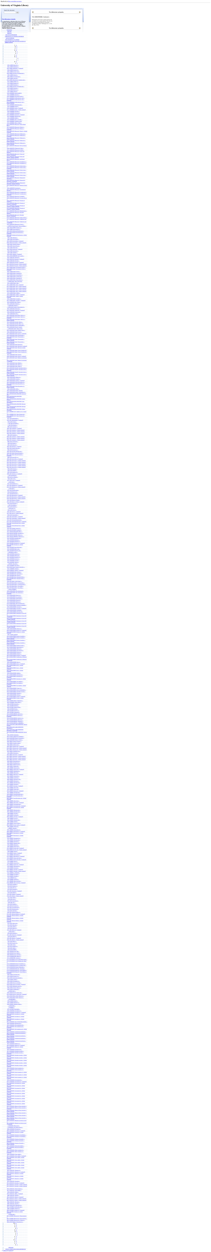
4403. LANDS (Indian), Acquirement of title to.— (16, 267)
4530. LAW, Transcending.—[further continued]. (16, 518)
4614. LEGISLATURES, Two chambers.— (15, 681)
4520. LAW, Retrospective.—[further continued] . (16, 498)
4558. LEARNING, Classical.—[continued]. (15, 570)
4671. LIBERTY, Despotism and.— (14, 782)
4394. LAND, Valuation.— (12, 252)
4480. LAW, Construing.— (12, 426)
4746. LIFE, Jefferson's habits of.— (14, 912)
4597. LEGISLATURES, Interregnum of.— (15, 647)
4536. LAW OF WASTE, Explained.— (14, 529)
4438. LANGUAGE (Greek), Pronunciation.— (16, 335)
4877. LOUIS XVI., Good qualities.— (14, 1190)
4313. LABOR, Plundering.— (13, 84)
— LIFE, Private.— (11, 931)
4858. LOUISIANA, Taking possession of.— (15, 1150)
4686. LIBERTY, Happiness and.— (13, 810)
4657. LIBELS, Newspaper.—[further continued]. (16, 759)
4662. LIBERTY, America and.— (13, 767)
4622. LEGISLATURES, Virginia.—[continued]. (16, 696)
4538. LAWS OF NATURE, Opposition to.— (15, 533)
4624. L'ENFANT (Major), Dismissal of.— (15, 700)
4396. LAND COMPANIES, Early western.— (15, 255)
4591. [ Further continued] (12, 634)
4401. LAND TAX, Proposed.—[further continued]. (17, 264)
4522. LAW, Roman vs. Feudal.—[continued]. (15, 501)
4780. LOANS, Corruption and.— (13, 974)
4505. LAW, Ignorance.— (12, 468)
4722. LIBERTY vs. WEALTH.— (13, 872)
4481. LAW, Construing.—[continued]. (14, 428)
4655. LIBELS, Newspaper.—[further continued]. (16, 756)
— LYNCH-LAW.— (11, 1214)
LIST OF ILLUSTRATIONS (11, 34)
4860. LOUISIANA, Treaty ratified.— (14, 1154)
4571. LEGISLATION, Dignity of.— (14, 595)
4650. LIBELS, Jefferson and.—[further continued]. (17, 748)
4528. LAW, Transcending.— (13, 514)
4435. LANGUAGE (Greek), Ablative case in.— (16, 330)
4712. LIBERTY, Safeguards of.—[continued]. (16, 856)
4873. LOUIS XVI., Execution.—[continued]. (15, 1182)
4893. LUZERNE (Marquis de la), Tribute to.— (16, 1220)
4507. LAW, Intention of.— (12, 472)
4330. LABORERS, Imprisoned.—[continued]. (16, 114)
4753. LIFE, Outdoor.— (12, 926)
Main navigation (18, 1)
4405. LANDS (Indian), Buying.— (13, 271)
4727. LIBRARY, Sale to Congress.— (14, 881)
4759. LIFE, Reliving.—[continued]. (14, 938)
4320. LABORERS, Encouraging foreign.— (15, 96)
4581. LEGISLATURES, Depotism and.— (15, 611)
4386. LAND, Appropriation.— (13, 239)
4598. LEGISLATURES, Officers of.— (14, 648)
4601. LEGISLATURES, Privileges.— (14, 653)
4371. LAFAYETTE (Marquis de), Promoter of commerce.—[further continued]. (16, 206)
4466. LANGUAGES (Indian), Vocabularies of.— (16, 392)
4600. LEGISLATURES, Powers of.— (14, 652)
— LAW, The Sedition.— (12, 505)
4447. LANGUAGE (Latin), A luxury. (14, 354)
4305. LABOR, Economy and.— (13, 71)
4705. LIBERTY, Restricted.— (13, 844)
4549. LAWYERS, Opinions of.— (13, 553)
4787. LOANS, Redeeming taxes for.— (14, 986)
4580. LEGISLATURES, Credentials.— (14, 610)
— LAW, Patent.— (11, 488)
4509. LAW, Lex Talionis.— (12, 477)
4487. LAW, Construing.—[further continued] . (16, 438)
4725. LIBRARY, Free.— (12, 877)
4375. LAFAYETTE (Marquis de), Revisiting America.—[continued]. (15, 215)
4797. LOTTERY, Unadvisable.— (13, 1009)
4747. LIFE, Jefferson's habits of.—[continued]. (16, 913)
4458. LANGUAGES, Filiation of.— (14, 377)
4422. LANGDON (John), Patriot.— (14, 302)
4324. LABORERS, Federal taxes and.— (14, 104)
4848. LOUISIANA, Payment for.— (14, 1129)
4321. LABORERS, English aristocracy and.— (16, 98)
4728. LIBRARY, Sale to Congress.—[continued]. (16, 882)
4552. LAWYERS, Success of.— (13, 558)
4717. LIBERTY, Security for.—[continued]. (15, 864)
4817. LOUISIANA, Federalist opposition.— (15, 1051)
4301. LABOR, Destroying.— (13, 65)
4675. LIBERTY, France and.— (13, 789)
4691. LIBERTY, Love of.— (12, 818)
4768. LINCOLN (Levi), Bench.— (13, 952)
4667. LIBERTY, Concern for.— (13, 776)
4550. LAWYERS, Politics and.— (13, 555)
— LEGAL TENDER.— (12, 589)
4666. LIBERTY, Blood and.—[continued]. (15, 774)
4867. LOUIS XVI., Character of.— (14, 1170)
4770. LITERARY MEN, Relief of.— (14, 956)
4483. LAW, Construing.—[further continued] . (16, 431)
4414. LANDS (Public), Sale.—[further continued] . (17, 288)
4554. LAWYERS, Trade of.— (13, 562)
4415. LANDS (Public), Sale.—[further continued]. (16, 289)
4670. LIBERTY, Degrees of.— (13, 780)
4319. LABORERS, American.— (13, 94)
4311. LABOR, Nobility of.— (13, 81)
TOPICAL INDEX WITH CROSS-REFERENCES (15, 1249)
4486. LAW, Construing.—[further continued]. (16, 436)
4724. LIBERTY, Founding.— (13, 876)
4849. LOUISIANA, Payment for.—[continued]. (16, 1130)
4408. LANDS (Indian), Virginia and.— (14, 276)
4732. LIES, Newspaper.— (12, 889)
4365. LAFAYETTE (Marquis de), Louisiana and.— (17, 192)
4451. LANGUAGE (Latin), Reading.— (14, 362)
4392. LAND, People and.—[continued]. (15, 249)
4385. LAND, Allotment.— (12, 237)
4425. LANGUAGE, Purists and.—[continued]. (16, 310)
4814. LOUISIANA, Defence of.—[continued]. (16, 1045)
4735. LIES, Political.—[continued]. (14, 894)
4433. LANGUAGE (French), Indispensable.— (16, 325)
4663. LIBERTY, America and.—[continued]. (15, 769)
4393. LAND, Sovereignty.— (13, 250)
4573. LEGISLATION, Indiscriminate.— (15, 598)
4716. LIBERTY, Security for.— (13, 862)
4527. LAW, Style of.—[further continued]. (15, 513)
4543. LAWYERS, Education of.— (13, 541)
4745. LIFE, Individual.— (12, 910)
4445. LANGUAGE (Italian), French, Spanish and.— (17, 350)
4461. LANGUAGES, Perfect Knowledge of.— (16, 382)
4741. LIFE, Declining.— (12, 904)
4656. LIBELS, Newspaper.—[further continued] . (16, 757)
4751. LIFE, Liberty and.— (12, 923)
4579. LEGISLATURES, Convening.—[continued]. (16, 608)
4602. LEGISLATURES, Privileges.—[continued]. (16, 655)
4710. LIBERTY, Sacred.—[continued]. (14, 853)
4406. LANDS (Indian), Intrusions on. (14, 273)
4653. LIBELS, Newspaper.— (13, 752)
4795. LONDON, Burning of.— (13, 1002)
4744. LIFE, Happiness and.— (13, 909)
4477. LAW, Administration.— (13, 418)
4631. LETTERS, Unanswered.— (13, 712)
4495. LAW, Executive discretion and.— (14, 451)
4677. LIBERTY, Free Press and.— (13, 792)
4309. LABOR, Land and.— (12, 78)
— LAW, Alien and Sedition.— (13, 423)
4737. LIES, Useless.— (12, 897)
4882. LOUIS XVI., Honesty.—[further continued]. (16, 1198)
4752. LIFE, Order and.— (12, 924)
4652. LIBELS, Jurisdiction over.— (14, 751)
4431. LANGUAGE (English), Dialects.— (15, 322)
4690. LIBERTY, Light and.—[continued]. (15, 816)
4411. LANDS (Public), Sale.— (13, 283)
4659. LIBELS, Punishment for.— (13, 762)
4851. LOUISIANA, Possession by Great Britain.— (16, 1134)
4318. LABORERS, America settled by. (14, 93)
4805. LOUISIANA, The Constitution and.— (15, 1025)
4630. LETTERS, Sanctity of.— (13, 710)
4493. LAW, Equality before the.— (13, 448)
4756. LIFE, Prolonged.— (12, 933)
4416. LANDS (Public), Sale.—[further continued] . (17, 291)
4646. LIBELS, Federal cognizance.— (14, 741)
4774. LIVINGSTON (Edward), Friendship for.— (16, 963)
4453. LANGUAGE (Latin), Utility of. (14, 366)
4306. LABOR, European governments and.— (16, 73)
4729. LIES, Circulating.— (12, 884)
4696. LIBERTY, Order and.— (13, 826)
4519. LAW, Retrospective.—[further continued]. (16, 496)
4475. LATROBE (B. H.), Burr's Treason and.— (16, 414)
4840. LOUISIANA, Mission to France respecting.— (17, 1106)
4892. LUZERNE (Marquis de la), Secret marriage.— (17, 1218)
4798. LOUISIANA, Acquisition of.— (14, 1010)
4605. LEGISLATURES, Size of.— (14, 662)
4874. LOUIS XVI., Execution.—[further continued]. (17, 1184)
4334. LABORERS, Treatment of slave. (14, 121)
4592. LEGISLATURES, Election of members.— (16, 636)
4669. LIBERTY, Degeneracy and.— (14, 779)
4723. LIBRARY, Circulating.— (13, 874)
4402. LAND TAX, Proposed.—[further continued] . (17, 265)
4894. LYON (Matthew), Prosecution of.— (15, 1221)
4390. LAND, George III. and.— (13, 245)
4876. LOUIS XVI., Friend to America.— (15, 1188)
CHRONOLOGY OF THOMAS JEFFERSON (14, 36)
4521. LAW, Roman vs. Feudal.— (13, 500)
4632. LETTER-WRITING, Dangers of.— (15, 713)
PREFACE (9, 33)
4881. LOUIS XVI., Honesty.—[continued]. (15, 1196)
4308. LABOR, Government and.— (14, 76)
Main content (11, 1)
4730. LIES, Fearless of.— (12, 885)
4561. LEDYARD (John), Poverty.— (14, 575)
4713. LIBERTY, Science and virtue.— (14, 857)
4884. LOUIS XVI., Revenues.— (13, 1201)
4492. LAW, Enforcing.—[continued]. (14, 446)
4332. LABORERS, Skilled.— (13, 117)
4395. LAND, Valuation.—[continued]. (14, 254)
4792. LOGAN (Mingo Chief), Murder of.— (15, 995)
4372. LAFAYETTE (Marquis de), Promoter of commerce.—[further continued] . (16, 209)
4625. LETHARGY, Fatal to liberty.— (14, 702)
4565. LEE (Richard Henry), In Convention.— (16, 582)
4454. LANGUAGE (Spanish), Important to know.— (17, 367)
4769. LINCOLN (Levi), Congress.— (14, 954)
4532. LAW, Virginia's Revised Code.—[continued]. (16, 521)
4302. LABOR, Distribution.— (13, 66)
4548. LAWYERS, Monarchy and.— (14, 550)
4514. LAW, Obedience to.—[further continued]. (16, 486)
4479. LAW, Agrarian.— (12, 421)
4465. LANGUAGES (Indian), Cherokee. (15, 390)
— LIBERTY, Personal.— (12, 828)
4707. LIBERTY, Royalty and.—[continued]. (15, 848)
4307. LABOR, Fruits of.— (12, 74)
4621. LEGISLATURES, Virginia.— (14, 694)
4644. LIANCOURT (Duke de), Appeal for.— (15, 738)
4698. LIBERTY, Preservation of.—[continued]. (16, 831)
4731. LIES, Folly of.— (12, 887)
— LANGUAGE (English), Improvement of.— (16, 307)
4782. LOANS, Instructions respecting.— (15, 977)
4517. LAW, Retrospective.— (12, 493)
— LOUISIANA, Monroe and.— (13, 1125)
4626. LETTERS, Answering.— (13, 703)
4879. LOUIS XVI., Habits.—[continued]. (15, 1193)
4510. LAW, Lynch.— (12, 478)
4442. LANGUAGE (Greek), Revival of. (15, 344)
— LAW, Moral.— (11, 481)
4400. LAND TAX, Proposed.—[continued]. (15, 262)
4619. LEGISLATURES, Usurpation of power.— (16, 691)
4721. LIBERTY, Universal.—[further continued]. (16, 871)
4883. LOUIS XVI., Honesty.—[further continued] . (17, 1200)
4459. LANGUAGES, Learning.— (13, 378)
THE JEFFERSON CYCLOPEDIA (12, 39)
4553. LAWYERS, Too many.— (13, 560)
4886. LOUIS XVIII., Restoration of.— (14, 1205)
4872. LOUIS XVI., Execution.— (13, 1181)
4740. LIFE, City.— (11, 902)
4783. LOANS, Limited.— (12, 979)
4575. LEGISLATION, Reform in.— (14, 601)
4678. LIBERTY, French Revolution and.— (15, 794)
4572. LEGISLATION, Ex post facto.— (14, 596)
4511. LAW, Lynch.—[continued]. (13, 480)
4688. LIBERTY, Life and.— (12, 813)
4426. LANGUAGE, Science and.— (14, 311)
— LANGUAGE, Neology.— (12, 305)
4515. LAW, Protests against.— (13, 490)
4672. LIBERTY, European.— (13, 784)
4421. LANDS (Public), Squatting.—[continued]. (16, 300)
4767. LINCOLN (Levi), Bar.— (13, 951)
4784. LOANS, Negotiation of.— (13, 981)
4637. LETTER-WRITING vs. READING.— (15, 722)
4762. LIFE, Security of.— (12, 943)
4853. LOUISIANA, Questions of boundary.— (16, 1139)
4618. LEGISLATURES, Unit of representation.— (16, 689)
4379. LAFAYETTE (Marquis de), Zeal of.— (15, 224)
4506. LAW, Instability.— (12, 470)
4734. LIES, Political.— (12, 892)
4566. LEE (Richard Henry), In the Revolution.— (16, 584)
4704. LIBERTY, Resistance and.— (13, 843)
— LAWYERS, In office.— (12, 552)
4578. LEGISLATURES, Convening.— (14, 606)
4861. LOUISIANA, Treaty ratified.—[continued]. (16, 1155)
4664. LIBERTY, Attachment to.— (13, 771)
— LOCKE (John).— (12, 990)
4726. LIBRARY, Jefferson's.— (13, 879)
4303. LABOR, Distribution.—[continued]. (15, 68)
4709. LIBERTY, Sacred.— (12, 851)
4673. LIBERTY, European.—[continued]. (15, 785)
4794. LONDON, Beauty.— (12, 1000)
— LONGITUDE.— (11, 1005)
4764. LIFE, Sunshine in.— (12, 946)
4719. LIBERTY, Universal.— (13, 867)
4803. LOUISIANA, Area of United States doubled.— (17, 1021)
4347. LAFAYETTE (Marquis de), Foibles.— (15, 149)
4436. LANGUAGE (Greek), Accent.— (14, 331)
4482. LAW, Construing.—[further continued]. (16, 430)
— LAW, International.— (12, 475)
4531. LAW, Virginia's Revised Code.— (14, 519)
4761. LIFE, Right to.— (12, 941)
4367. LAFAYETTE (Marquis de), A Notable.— (16, 196)
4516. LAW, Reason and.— (12, 491)
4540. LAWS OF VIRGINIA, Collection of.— (15, 536)
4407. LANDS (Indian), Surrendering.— (15, 274)
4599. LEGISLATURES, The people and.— (15, 650)
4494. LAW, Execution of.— (12, 449)
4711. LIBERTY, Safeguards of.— (13, 854)
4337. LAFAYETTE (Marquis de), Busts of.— (15, 127)
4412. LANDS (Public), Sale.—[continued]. (15, 284)
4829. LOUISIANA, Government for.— (14, 1079)
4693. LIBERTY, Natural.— (12, 821)
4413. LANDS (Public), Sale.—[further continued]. (16, 286)
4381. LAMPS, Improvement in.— (13, 229)
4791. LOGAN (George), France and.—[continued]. (17, 994)
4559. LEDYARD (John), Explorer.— (14, 572)
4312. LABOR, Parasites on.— (13, 83)
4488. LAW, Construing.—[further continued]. (16, 439)
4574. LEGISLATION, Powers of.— (14, 600)
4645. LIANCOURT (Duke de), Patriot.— (15, 739)
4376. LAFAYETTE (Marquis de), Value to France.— (17, 217)
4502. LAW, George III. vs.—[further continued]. (16, 463)
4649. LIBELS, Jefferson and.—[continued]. (15, 746)
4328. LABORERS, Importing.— (13, 111)
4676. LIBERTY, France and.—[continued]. (15, 790)
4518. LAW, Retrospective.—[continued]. (15, 495)
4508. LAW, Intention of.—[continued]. (14, 473)
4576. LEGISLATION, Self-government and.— (16, 603)
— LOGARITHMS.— (12, 999)
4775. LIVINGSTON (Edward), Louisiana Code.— (16, 965)
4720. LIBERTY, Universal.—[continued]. (15, 869)
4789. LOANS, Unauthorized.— (13, 989)
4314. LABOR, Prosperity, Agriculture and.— (15, 86)
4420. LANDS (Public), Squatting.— (14, 298)
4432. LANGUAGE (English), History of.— (15, 323)
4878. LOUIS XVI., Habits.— (13, 1192)
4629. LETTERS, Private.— (12, 708)
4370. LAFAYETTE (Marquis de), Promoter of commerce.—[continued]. (16, 204)
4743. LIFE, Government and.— (13, 907)
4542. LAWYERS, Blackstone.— (13, 539)
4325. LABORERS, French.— (13, 106)
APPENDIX (10, 1247)
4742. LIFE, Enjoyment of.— (13, 905)
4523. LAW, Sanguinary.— (12, 503)
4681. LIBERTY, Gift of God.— (13, 800)
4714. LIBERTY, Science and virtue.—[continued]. (16, 859)
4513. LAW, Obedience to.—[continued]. (15, 485)
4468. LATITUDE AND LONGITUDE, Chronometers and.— (14, 397)
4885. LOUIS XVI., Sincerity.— (13, 1203)
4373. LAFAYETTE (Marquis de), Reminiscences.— (17, 210)
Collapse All (5, 1250)
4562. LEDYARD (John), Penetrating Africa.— (16, 576)
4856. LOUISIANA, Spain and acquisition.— (15, 1145)
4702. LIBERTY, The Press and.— (13, 839)
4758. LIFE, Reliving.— (12, 936)
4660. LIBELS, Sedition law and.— (14, 764)
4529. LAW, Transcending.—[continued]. (15, 516)
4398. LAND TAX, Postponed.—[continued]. (15, 259)
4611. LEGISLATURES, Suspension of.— (15, 674)
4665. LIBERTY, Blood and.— (13, 772)
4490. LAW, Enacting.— (12, 443)
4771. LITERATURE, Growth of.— (14, 957)
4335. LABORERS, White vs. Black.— (14, 122)
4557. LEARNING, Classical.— (13, 568)
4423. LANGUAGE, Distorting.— (13, 303)
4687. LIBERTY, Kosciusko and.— (14, 811)
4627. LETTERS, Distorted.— (13, 705)
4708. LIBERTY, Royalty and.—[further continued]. (17, 849)
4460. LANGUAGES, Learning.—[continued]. (16, 380)
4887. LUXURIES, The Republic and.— (14, 1206)
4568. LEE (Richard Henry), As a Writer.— (15, 587)
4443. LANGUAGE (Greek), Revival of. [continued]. (17, 346)
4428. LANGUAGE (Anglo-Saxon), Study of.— (16, 315)
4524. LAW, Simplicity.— (12, 506)
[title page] (9, 31)
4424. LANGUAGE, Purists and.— (13, 308)
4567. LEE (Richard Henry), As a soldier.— (15, 586)
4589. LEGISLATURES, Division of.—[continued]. (17, 630)
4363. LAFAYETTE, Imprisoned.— (14, 188)
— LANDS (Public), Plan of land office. (14, 281)
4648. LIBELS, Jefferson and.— (13, 744)
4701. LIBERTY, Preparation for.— (14, 838)
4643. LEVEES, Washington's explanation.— (15, 736)
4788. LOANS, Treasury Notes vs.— (14, 987)
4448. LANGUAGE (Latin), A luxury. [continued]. (16, 356)
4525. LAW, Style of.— (12, 509)
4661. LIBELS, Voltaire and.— (13, 766)
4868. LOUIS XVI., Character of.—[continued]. (16, 1171)
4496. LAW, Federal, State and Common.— (15, 453)
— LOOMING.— (11, 1007)
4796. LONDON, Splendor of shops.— (14, 1004)
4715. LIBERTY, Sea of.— (12, 861)
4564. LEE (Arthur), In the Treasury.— (14, 581)
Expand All (10, 1250)
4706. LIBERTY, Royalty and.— (13, 846)
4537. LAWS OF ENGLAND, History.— (14, 531)
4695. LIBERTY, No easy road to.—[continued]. (16, 824)
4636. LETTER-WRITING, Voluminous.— (15, 721)
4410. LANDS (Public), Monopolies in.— (15, 279)
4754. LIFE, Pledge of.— (12, 928)
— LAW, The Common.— (12, 425)
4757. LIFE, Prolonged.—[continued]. (14, 934)
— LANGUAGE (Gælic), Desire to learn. (15, 328)
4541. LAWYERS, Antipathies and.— (14, 538)
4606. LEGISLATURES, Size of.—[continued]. (16, 663)
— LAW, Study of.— (12, 508)
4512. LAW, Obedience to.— (12, 483)
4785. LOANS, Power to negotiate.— (14, 982)
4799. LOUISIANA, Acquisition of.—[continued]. (16, 1012)
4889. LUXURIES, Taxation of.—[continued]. (16, 1210)
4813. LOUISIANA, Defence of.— (13, 1043)
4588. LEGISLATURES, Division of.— (14, 628)
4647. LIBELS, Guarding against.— (14, 743)
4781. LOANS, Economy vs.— (13, 976)
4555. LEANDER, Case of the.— (13, 565)
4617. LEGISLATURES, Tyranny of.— (14, 688)
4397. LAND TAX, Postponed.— (13, 257)
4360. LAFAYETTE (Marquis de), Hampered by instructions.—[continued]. (16, 181)
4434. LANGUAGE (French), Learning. (14, 326)
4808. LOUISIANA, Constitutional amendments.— (16, 1031)
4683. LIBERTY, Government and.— (14, 804)
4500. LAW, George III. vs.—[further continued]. (16, 460)
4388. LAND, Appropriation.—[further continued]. (16, 242)
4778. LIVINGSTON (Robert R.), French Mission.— (17, 970)
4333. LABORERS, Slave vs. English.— (14, 119)
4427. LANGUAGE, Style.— (12, 313)
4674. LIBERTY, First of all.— (13, 787)
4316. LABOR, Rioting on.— (13, 89)
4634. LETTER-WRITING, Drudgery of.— (15, 718)
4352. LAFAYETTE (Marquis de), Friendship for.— (17, 161)
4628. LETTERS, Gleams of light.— (14, 707)
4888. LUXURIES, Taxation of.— (13, 1208)
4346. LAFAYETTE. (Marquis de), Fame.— (15, 148)
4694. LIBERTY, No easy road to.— (14, 823)
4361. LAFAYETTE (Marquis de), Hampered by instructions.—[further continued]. (16, 183)
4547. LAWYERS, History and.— (13, 548)
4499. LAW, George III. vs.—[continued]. (15, 458)
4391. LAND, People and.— (12, 247)
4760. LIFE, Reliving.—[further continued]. (15, 939)
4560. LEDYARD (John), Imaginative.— (15, 573)
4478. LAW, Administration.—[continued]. (15, 420)
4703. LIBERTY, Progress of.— (13, 841)
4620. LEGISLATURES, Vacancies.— (14, 693)
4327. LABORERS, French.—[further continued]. (16, 109)
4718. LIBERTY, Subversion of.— (13, 866)
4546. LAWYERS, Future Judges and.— (14, 547)
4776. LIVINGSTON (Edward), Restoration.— (16, 967)
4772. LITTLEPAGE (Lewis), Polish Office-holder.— (17, 959)
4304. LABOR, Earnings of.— (13, 70)
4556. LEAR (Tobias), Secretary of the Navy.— (16, 567)
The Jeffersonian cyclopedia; (9, 19)
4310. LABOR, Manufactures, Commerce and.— (16, 79)
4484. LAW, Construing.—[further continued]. (16, 433)
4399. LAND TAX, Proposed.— (13, 260)
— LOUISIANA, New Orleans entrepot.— (15, 1127)
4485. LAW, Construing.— (12, 434)
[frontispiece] (9, 29)
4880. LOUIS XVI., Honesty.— (13, 1195)
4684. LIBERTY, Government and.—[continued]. (16, 805)
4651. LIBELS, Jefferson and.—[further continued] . (17, 749)
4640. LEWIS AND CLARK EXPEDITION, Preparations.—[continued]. (15, 730)
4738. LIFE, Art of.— (12, 899)
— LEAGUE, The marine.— (12, 563)
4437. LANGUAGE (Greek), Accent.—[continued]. (16, 333)
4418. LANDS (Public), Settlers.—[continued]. (16, 294)
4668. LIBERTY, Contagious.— (13, 777)
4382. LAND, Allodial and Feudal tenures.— (15, 230)
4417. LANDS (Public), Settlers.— (13, 292)
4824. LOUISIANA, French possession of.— (15, 1068)
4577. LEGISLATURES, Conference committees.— (16, 605)
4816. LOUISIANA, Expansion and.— (14, 1049)
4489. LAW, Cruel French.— (12, 441)
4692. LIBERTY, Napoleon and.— (13, 819)
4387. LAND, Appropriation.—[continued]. (15, 240)
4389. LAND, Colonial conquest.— (14, 244)
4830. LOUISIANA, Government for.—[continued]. (17, 1081)
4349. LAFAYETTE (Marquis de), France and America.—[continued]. (15, 155)
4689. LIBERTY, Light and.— (13, 814)
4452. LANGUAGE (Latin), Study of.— (14, 364)
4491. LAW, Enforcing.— (12, 444)
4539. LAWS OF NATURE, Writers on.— (15, 534)
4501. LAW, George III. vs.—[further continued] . (16, 462)
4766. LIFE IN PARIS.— (12, 949)
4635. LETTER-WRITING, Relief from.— (15, 719)
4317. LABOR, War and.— (12, 91)
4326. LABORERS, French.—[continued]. (15, 108)
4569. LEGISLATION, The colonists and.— (15, 591)
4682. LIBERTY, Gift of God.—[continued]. (15, 802)
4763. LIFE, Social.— (12, 944)
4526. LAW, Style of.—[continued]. (14, 511)
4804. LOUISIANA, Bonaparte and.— (14, 1023)
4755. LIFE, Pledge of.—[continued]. (14, 929)
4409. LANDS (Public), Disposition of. (14, 278)
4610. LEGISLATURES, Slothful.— (14, 673)
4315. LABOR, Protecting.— (12, 88)
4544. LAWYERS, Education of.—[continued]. (16, 543)
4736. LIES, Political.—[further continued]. (15, 895)
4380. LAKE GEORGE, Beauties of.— (14, 227)
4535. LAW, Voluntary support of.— (14, 528)
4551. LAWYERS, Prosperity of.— (13, 557)
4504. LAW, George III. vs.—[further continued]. (16, 467)
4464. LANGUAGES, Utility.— (13, 388)
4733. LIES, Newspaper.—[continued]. (14, 890)
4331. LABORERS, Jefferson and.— (14, 116)
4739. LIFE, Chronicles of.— (13, 900)
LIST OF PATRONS (10, 38)
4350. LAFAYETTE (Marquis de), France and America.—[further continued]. (15, 157)
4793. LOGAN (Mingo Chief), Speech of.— (15, 997)
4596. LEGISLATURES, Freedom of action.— (16, 645)
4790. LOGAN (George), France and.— (14, 992)
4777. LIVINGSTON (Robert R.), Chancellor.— (16, 968)
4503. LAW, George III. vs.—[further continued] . (16, 465)
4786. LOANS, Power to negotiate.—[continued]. (16, 984)
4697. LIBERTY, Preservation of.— (14, 829)
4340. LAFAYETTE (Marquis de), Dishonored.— (16, 133)
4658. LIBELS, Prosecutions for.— (13, 761)
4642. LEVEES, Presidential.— (13, 734)
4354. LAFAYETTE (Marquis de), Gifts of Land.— (16, 165)
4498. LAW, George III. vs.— (13, 457)
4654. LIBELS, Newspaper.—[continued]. (15, 754)
